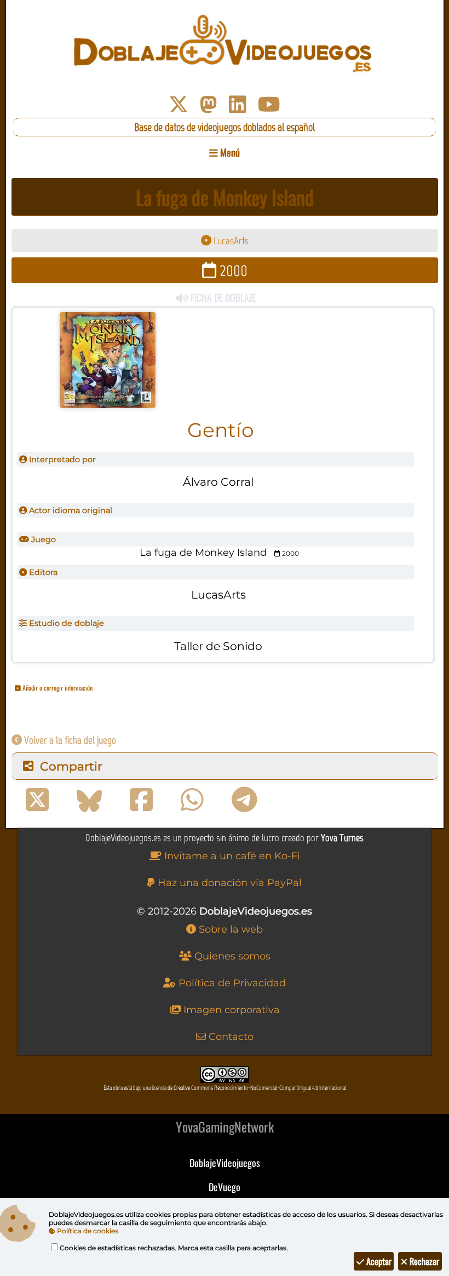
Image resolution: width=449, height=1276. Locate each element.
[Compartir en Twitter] (37, 800)
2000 (231, 270)
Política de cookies (86, 1231)
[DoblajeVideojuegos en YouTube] (269, 105)
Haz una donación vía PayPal (228, 883)
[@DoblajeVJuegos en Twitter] (178, 105)
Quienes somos (231, 956)
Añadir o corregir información (57, 687)
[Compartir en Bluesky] (89, 800)
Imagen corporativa (230, 1010)
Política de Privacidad (231, 983)
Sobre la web (229, 929)
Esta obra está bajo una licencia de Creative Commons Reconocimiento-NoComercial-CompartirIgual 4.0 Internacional (224, 1087)
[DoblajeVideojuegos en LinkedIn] (237, 105)
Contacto (230, 1037)
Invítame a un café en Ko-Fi (231, 856)
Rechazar (423, 1261)
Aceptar (378, 1261)
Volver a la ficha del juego (69, 740)
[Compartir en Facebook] (141, 800)
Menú (229, 152)
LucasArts (230, 240)
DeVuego (224, 1187)
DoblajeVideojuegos (224, 1163)
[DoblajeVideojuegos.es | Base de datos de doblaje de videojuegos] (224, 44)
